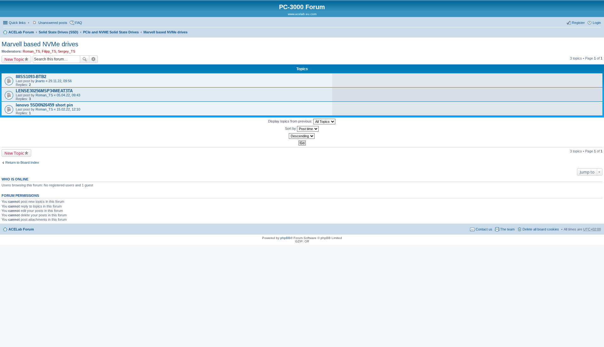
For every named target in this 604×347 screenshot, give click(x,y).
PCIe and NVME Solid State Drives (111, 32)
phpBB (285, 238)
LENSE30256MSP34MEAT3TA (44, 90)
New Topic (14, 59)
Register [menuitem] (578, 23)
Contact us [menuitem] (484, 229)
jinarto (40, 81)
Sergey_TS (66, 51)
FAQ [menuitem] (78, 23)
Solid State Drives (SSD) (58, 32)
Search (84, 59)
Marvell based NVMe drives (165, 32)
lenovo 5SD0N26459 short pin (44, 105)
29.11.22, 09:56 (60, 81)
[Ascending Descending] (302, 136)
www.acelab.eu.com (302, 14)
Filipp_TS (49, 51)
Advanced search (93, 59)
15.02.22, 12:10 (68, 109)
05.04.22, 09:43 (68, 95)
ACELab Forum (21, 32)
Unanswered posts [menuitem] (52, 23)
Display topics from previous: (290, 121)
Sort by (291, 128)
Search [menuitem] (598, 32)
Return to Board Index (22, 162)
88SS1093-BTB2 (31, 76)
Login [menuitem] (597, 23)
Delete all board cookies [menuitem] (541, 229)
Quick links (17, 23)
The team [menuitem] (507, 229)
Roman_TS (31, 51)
